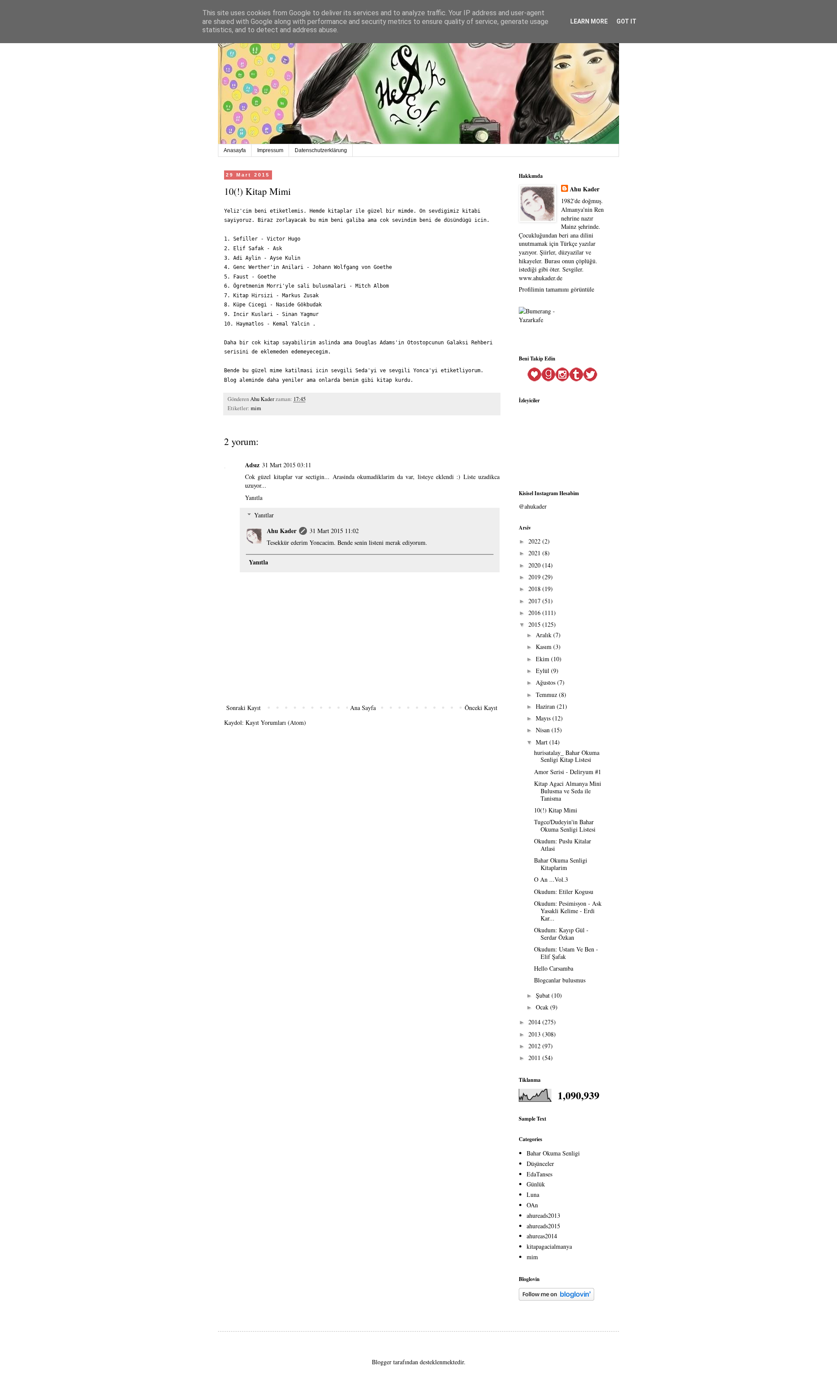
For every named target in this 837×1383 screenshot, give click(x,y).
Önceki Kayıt (481, 707)
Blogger (381, 1362)
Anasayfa (235, 150)
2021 (535, 553)
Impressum (270, 150)
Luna (533, 1194)
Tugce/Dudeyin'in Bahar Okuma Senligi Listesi (564, 825)
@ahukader (533, 506)
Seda (361, 370)
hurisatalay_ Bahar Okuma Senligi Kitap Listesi (566, 756)
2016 (535, 612)
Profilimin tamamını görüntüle (556, 289)
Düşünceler (540, 1163)
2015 (535, 624)
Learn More (589, 21)
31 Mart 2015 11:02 (334, 531)
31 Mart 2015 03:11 (286, 465)
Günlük (536, 1184)
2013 (535, 1034)
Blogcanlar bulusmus (559, 980)
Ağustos (546, 682)
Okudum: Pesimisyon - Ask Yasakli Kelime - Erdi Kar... (568, 910)
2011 (535, 1057)
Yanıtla (253, 497)
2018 (535, 588)
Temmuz (547, 694)
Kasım (544, 646)
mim (256, 408)
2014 (535, 1022)
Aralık (544, 635)
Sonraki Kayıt (243, 707)
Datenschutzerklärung (321, 150)
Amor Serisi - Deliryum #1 (567, 772)
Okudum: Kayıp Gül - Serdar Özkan (561, 933)
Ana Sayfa (363, 707)
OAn (532, 1205)
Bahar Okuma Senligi (553, 1153)
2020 (535, 565)
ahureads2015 (543, 1226)
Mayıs (544, 718)
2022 (535, 541)
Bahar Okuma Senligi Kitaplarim (560, 864)
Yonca (421, 370)
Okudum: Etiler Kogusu (563, 891)
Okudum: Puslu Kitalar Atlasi (562, 845)
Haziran (546, 706)
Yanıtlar (264, 515)
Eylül (543, 670)
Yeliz (231, 211)
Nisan (543, 730)
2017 (535, 601)
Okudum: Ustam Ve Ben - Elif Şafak (566, 953)
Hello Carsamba (553, 968)
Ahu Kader (281, 530)
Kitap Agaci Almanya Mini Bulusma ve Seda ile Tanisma (567, 790)
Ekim (543, 659)
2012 (535, 1046)
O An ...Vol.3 (551, 879)
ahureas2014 (542, 1236)
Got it (626, 21)
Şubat (543, 995)
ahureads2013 (543, 1215)
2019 (535, 577)
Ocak (543, 1007)
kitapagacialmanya (549, 1246)
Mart (542, 742)
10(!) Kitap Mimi (555, 810)
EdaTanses (539, 1174)
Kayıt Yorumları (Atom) (275, 722)
